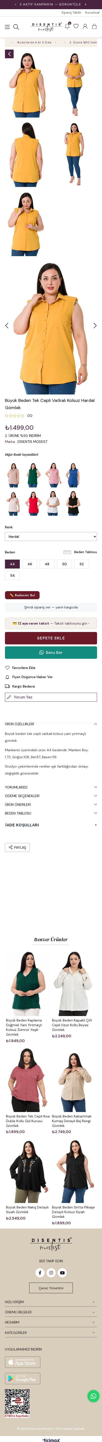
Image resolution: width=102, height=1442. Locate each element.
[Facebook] (40, 1272)
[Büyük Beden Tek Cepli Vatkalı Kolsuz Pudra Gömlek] (13, 503)
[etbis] (17, 1403)
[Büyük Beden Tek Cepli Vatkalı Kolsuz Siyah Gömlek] (73, 503)
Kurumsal (92, 12)
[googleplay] (22, 1378)
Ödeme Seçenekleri (22, 796)
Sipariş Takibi (71, 12)
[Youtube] (62, 1272)
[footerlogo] (51, 1244)
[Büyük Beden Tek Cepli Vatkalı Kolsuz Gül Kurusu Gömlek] (53, 475)
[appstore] (22, 1362)
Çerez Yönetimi (51, 1288)
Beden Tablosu (85, 552)
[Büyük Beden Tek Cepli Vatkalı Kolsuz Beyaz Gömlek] (53, 503)
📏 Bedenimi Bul (22, 595)
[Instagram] (51, 1272)
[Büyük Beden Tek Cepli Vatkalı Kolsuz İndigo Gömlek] (73, 475)
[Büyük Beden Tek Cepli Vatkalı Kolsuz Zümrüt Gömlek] (33, 475)
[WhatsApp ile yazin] (93, 1396)
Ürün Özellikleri (19, 724)
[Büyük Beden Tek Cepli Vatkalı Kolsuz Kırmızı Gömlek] (33, 503)
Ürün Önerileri (18, 804)
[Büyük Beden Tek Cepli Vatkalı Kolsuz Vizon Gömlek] (13, 475)
